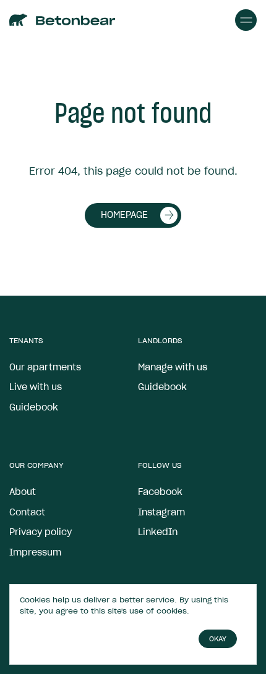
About (22, 491)
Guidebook (33, 407)
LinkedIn (158, 532)
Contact (27, 512)
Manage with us (172, 367)
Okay (217, 638)
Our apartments (45, 367)
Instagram (161, 512)
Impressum (35, 552)
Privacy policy (40, 532)
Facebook (160, 491)
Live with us (35, 387)
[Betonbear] (18, 20)
